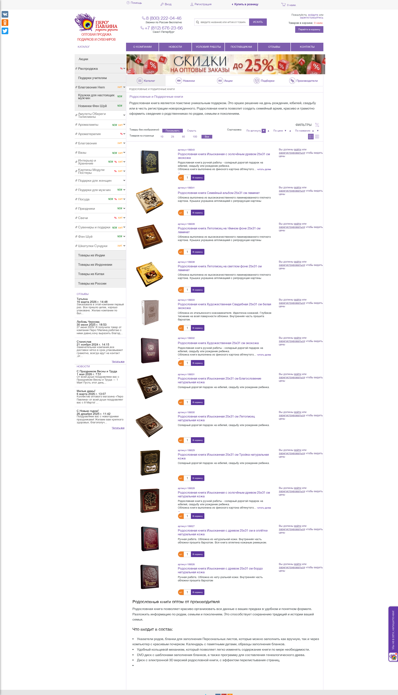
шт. (181, 177)
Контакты (307, 46)
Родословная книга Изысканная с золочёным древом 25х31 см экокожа (224, 155)
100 (195, 136)
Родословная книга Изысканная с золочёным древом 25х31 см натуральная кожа (224, 494)
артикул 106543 (186, 149)
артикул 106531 (186, 374)
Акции (83, 59)
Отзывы (274, 46)
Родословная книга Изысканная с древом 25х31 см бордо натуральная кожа (220, 570)
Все (207, 136)
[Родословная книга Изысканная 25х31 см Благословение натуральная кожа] (149, 386)
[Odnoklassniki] (5, 22)
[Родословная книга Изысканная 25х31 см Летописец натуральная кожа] (149, 424)
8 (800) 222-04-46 (163, 18)
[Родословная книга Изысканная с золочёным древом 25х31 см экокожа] (149, 162)
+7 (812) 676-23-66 (164, 27)
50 (183, 136)
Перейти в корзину (309, 29)
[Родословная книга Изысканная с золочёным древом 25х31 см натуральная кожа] (149, 500)
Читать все (118, 361)
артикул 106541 (186, 187)
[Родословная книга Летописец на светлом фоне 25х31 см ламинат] (149, 274)
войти (297, 149)
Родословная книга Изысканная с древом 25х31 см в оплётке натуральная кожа (223, 532)
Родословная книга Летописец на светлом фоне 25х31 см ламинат (220, 268)
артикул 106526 (186, 564)
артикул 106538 (186, 261)
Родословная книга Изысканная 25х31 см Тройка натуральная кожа (223, 456)
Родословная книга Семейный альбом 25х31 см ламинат (219, 193)
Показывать (173, 130)
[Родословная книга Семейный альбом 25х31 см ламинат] (149, 200)
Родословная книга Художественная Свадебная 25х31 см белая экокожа (224, 306)
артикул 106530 (186, 412)
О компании (142, 46)
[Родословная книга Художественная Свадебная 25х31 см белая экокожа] (149, 312)
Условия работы (208, 46)
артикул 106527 (186, 526)
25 (172, 136)
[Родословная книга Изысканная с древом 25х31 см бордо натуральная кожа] (149, 576)
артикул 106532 (186, 338)
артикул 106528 (186, 488)
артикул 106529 (186, 450)
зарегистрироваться (292, 152)
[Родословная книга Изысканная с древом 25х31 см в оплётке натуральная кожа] (149, 538)
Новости (175, 46)
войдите (313, 14)
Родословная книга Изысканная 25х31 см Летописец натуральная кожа (216, 418)
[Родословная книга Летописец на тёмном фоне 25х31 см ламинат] (149, 236)
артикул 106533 (186, 299)
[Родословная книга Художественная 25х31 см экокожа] (149, 350)
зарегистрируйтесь (311, 17)
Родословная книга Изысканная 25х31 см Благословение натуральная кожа (219, 380)
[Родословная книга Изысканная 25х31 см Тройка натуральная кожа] (149, 462)
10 (161, 136)
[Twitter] (5, 31)
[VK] (5, 14)
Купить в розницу (246, 4)
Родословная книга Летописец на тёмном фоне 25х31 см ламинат (219, 230)
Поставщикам (241, 46)
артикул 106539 (186, 224)
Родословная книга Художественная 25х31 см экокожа (218, 343)
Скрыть (191, 130)
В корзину (198, 177)
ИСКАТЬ (258, 22)
